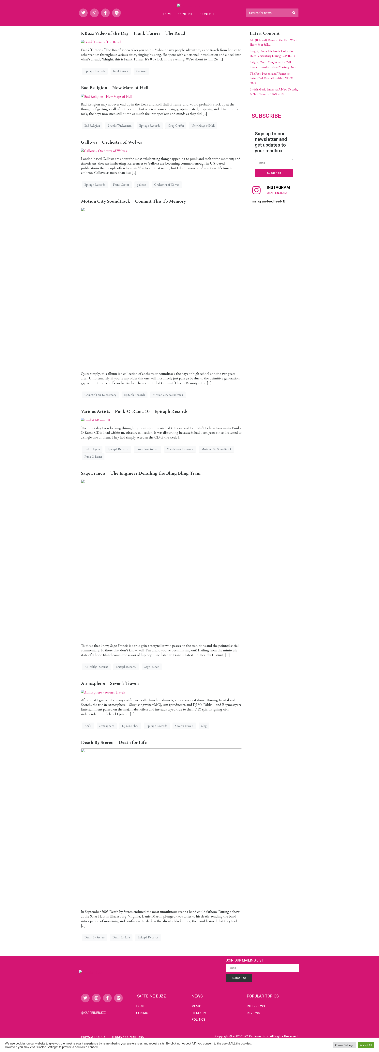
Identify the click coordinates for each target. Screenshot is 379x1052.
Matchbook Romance (180, 449)
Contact (207, 14)
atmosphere (106, 726)
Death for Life (121, 937)
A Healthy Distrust (96, 667)
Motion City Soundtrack (168, 395)
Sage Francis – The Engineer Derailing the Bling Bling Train (141, 473)
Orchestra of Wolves (166, 185)
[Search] (293, 12)
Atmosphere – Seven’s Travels (110, 683)
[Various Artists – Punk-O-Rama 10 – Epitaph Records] (95, 419)
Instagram (278, 187)
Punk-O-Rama (93, 456)
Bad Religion (92, 125)
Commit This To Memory (100, 395)
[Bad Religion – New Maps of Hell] (106, 96)
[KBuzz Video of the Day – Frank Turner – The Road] (101, 41)
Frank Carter (121, 185)
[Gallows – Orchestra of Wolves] (104, 150)
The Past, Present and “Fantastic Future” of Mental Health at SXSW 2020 (271, 78)
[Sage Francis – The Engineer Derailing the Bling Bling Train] (161, 559)
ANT (87, 726)
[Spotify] (116, 12)
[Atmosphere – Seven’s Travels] (103, 691)
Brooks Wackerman (119, 125)
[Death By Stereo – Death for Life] (161, 826)
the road (141, 71)
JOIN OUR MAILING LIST (245, 960)
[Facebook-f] (105, 12)
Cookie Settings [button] (344, 1045)
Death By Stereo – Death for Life (114, 742)
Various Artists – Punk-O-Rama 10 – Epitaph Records (134, 411)
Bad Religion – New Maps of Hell (114, 87)
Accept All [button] (366, 1045)
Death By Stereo (94, 937)
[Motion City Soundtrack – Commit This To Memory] (161, 287)
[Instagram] (94, 12)
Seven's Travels (184, 726)
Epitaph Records (94, 71)
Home (167, 14)
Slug (204, 726)
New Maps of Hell (203, 125)
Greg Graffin (176, 125)
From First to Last (147, 449)
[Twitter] (83, 12)
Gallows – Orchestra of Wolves (111, 142)
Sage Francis (151, 667)
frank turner (120, 71)
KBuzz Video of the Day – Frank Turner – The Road (133, 33)
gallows (141, 185)
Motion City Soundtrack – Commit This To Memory (133, 201)
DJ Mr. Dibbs (130, 726)
